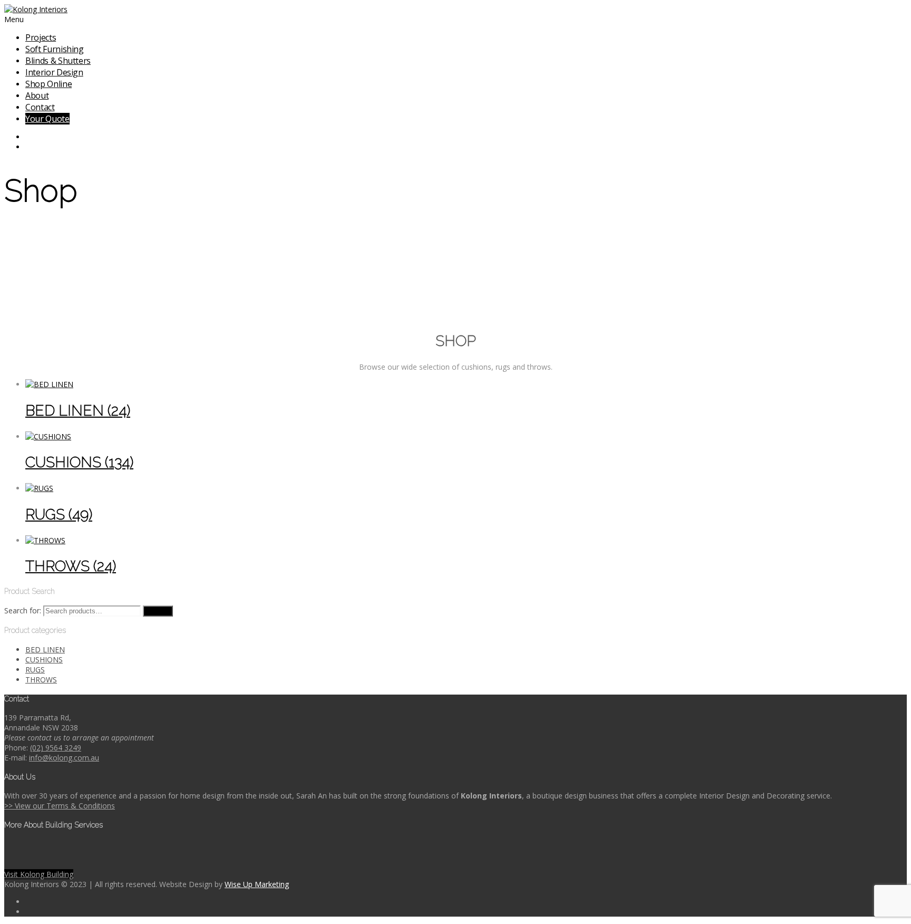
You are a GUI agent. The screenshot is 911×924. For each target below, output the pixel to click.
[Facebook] (466, 137)
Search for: (22, 610)
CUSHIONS (44, 659)
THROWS (41, 680)
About (37, 95)
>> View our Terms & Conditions (59, 806)
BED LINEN (45, 649)
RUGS (35, 670)
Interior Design (54, 72)
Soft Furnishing (54, 49)
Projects (40, 37)
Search (158, 611)
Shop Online (48, 84)
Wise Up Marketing (257, 884)
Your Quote (47, 118)
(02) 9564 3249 (55, 748)
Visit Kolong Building (38, 874)
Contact (40, 107)
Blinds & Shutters (58, 60)
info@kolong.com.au (64, 758)
